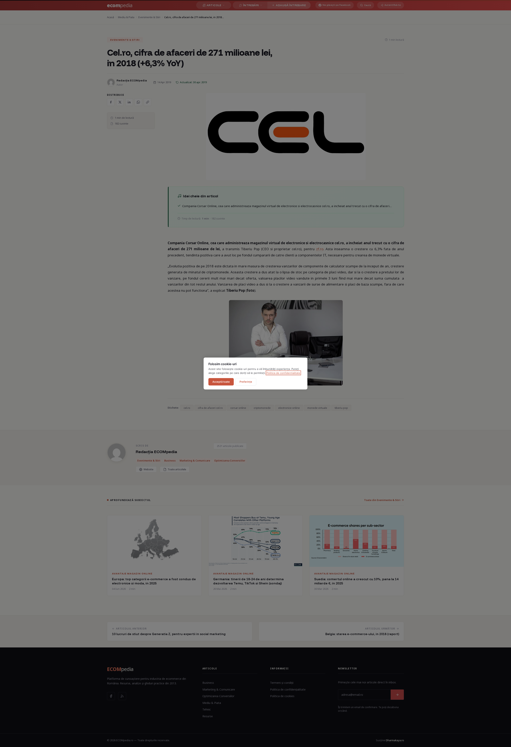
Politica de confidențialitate (283, 372)
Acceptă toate (221, 381)
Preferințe (246, 381)
